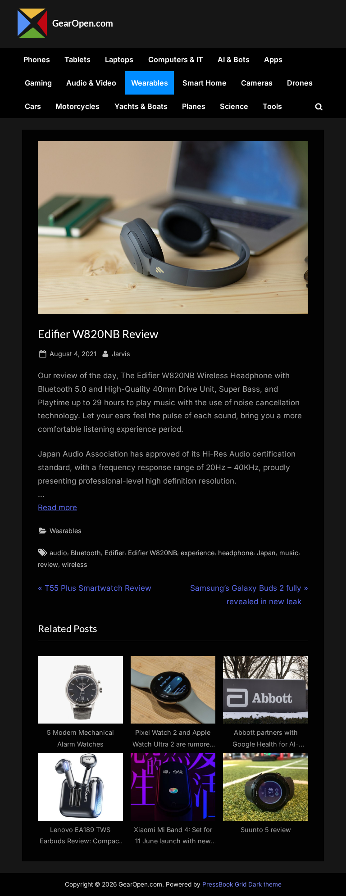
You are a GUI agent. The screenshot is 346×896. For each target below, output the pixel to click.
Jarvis (121, 353)
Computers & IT (175, 59)
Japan (266, 553)
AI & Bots (234, 59)
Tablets (77, 59)
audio (58, 553)
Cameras (257, 82)
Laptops (119, 59)
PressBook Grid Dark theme (242, 884)
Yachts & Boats (141, 106)
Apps (273, 59)
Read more (57, 507)
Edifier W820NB (152, 553)
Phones (36, 59)
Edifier (114, 553)
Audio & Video (91, 82)
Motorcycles (77, 106)
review (48, 564)
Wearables (149, 82)
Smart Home (204, 82)
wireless (74, 564)
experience (197, 553)
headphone (235, 553)
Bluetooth (86, 553)
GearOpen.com (82, 23)
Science (234, 106)
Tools (272, 106)
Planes (193, 106)
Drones (300, 82)
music (288, 553)
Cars (33, 106)
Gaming (38, 82)
